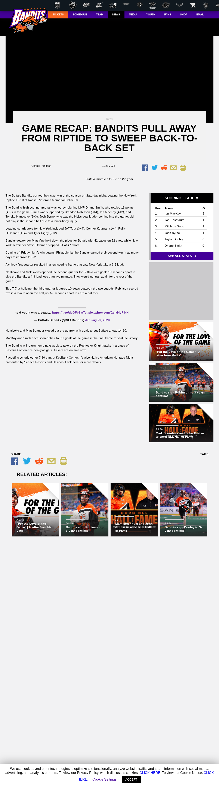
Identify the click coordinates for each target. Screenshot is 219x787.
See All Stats (181, 256)
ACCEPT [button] (131, 779)
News (109, 118)
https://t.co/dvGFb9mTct (69, 312)
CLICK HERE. (150, 773)
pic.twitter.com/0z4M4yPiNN (108, 312)
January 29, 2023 (97, 320)
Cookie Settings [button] (104, 779)
